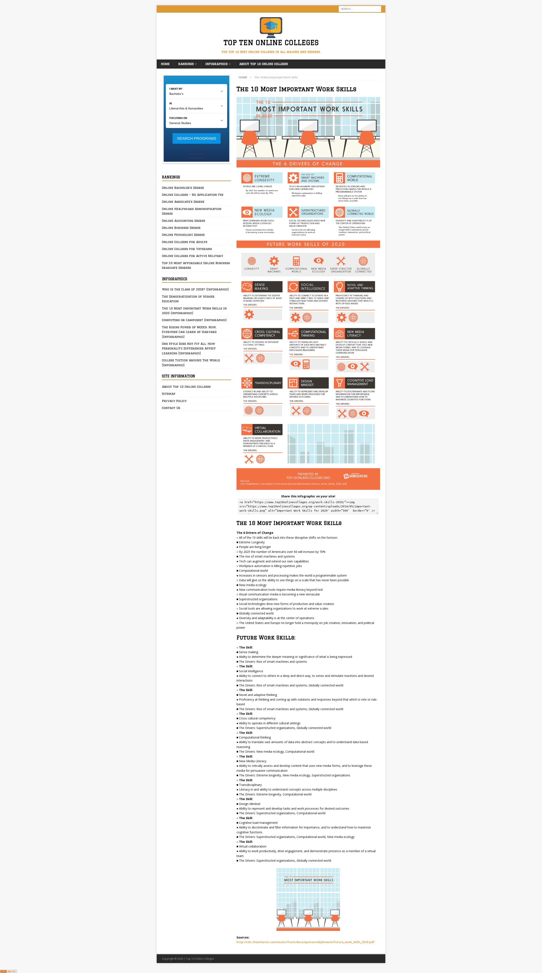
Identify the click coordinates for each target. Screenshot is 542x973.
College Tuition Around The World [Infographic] (191, 363)
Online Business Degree (181, 227)
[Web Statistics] (8, 971)
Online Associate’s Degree (183, 201)
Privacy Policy (174, 401)
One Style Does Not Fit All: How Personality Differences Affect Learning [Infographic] (189, 348)
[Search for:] (360, 9)
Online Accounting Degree (183, 220)
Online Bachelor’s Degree (183, 187)
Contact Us (171, 408)
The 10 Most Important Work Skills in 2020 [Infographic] (194, 311)
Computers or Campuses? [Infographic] (194, 320)
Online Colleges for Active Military (192, 256)
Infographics (216, 64)
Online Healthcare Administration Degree (191, 211)
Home (165, 64)
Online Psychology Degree (183, 234)
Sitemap (168, 393)
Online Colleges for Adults (184, 242)
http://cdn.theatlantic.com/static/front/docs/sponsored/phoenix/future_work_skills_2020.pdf (305, 942)
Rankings (186, 64)
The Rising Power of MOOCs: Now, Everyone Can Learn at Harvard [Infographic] (189, 332)
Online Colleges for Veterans (187, 249)
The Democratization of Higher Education (188, 299)
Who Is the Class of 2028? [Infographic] (195, 289)
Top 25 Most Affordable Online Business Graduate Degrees (196, 265)
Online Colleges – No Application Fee (192, 194)
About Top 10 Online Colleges (263, 64)
